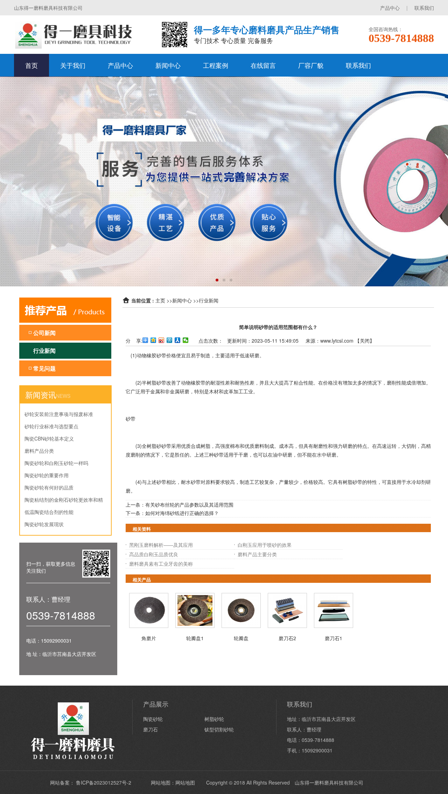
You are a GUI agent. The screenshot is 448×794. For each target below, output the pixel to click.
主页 (160, 300)
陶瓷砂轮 (153, 718)
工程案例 (215, 65)
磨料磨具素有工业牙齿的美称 (161, 563)
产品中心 (390, 7)
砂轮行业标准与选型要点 (51, 426)
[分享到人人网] (178, 340)
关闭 (365, 340)
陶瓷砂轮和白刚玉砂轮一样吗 (56, 462)
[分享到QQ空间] (153, 340)
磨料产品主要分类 (257, 554)
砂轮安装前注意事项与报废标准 (58, 413)
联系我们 (424, 7)
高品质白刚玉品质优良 (153, 554)
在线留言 (263, 65)
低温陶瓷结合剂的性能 (49, 511)
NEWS (63, 395)
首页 (31, 65)
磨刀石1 (333, 638)
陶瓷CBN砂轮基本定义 (49, 438)
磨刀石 (150, 729)
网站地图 (185, 782)
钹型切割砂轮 (219, 729)
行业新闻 (208, 300)
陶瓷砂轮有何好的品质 (49, 487)
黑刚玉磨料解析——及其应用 (161, 544)
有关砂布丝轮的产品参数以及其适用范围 (189, 504)
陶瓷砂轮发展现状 (44, 524)
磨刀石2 (287, 638)
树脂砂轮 (214, 718)
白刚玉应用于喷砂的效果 (265, 544)
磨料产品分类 (39, 450)
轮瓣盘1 (195, 638)
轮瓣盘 (241, 638)
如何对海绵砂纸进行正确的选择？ (182, 512)
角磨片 (148, 638)
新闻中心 (168, 65)
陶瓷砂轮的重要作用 (46, 475)
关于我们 (72, 65)
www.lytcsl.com (337, 340)
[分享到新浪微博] (161, 340)
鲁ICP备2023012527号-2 (103, 782)
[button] (217, 280)
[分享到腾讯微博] (170, 340)
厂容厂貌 (310, 65)
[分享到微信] (186, 340)
